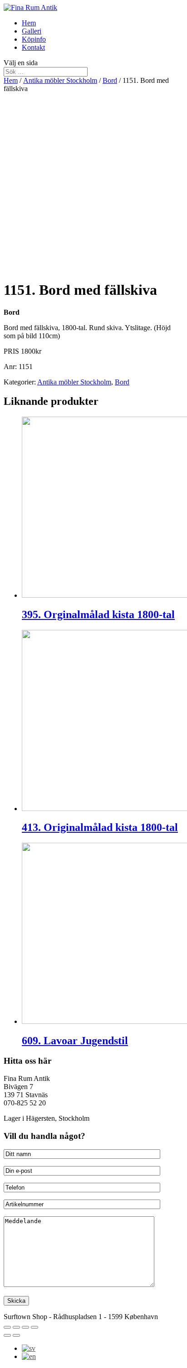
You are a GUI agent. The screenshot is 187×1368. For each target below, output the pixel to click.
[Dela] (16, 1327)
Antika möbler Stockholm (60, 80)
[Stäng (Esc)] (7, 1327)
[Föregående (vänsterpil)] (7, 1335)
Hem (29, 23)
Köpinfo (34, 39)
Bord (110, 80)
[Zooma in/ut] (34, 1327)
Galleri (31, 31)
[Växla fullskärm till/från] (25, 1327)
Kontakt (33, 47)
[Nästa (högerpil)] (16, 1335)
